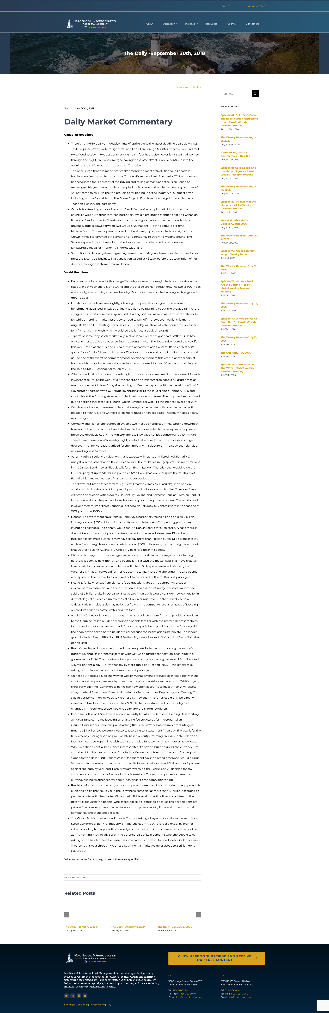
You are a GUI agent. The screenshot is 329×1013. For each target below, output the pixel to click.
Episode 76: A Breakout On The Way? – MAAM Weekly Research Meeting (238, 368)
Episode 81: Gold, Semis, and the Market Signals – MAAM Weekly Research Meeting (238, 171)
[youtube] (85, 995)
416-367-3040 (180, 990)
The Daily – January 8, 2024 (128, 926)
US (228, 6)
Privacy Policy (97, 1004)
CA (223, 6)
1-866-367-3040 (187, 993)
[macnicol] (90, 20)
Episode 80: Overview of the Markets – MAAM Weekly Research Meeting (238, 205)
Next (195, 87)
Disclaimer (82, 1004)
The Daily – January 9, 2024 (81, 926)
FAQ (108, 1004)
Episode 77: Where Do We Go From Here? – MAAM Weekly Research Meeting (239, 322)
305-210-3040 (232, 990)
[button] (66, 914)
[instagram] (72, 995)
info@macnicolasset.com (190, 997)
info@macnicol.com (239, 997)
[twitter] (66, 995)
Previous (182, 87)
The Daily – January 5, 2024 (175, 926)
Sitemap (69, 1004)
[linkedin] (79, 995)
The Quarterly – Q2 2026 (236, 352)
